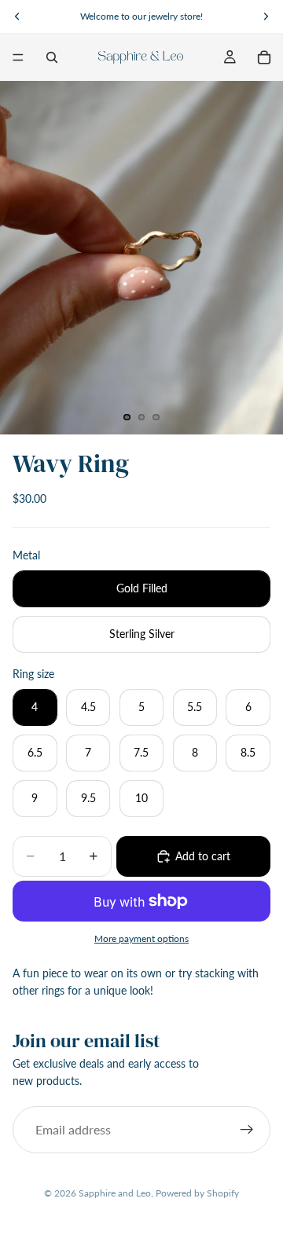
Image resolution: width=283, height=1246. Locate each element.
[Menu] (18, 57)
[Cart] (264, 57)
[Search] (52, 57)
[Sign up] (246, 1129)
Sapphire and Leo (115, 1193)
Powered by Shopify (197, 1193)
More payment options (141, 938)
